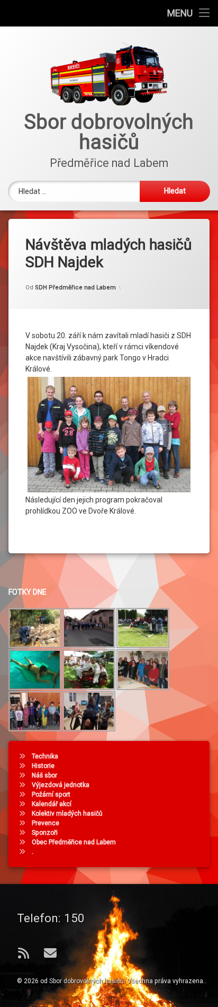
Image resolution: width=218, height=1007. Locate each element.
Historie (43, 766)
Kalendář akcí (51, 804)
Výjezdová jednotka (60, 785)
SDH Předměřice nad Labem (75, 287)
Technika (45, 756)
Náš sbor (44, 775)
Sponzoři (45, 832)
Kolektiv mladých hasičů (67, 813)
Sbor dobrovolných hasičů (86, 981)
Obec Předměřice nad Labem (74, 842)
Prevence (45, 823)
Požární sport (51, 794)
